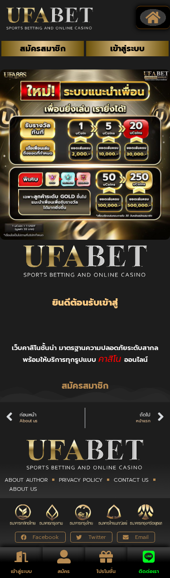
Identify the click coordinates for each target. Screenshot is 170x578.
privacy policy (80, 480)
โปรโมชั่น (106, 571)
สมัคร (64, 571)
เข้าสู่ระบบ (21, 571)
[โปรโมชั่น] (106, 556)
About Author (26, 480)
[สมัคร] (64, 556)
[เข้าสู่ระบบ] (21, 556)
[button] (153, 17)
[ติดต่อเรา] (148, 556)
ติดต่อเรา (149, 571)
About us (23, 489)
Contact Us (131, 480)
